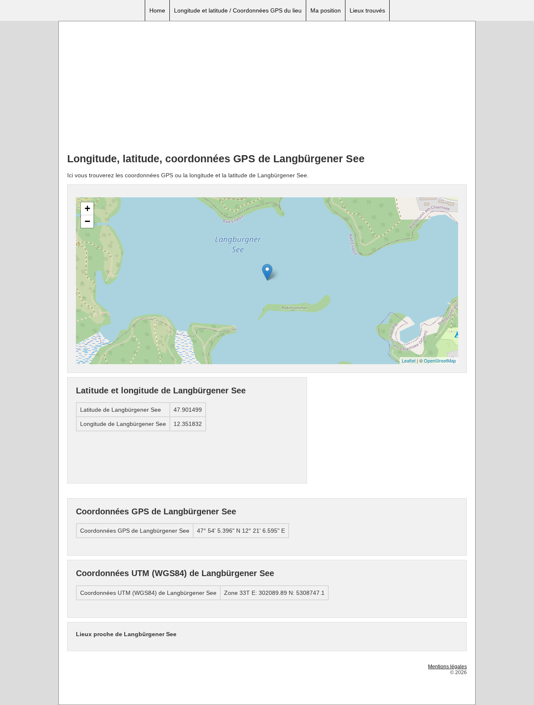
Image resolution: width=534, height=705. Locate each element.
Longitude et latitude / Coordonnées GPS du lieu (238, 10)
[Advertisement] (267, 88)
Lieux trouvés (367, 10)
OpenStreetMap (440, 360)
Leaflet (409, 360)
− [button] (87, 221)
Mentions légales (447, 667)
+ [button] (87, 208)
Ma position (325, 10)
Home (157, 10)
